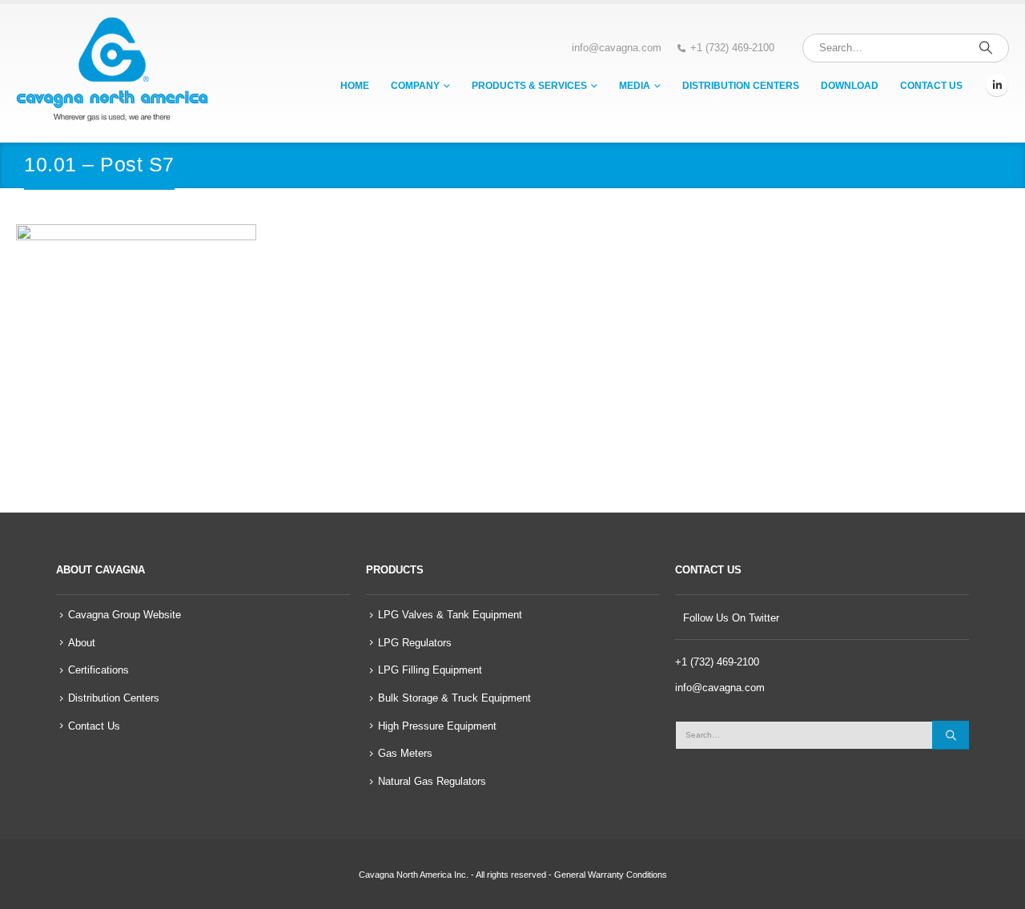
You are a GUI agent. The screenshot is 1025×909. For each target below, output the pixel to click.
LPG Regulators (415, 643)
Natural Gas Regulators (432, 781)
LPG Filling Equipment (430, 670)
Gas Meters (405, 753)
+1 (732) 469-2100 (732, 48)
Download (849, 85)
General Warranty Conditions (610, 874)
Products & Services (529, 85)
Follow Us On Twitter (731, 618)
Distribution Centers (740, 85)
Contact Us (931, 85)
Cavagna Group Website (124, 615)
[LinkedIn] (997, 85)
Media (634, 85)
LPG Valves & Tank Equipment (450, 615)
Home (354, 85)
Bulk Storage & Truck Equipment (454, 698)
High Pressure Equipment (437, 726)
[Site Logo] (112, 69)
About (81, 643)
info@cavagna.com (616, 48)
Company (415, 85)
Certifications (98, 670)
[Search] (985, 48)
